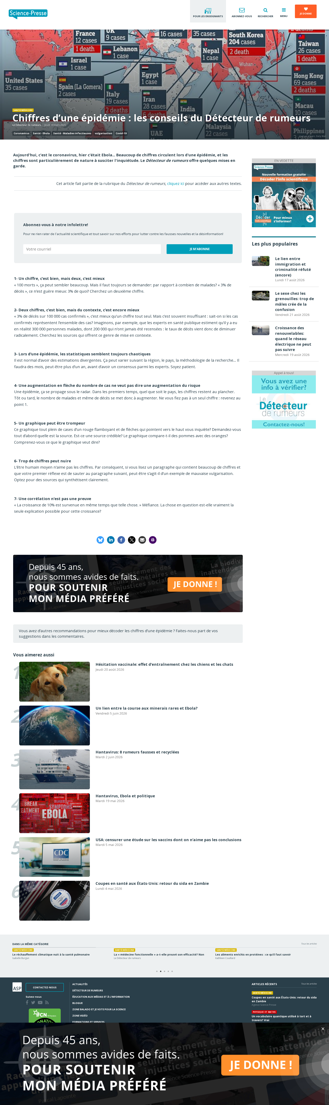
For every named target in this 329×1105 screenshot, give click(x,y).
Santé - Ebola (41, 133)
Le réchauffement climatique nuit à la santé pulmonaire (51, 954)
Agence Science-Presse (264, 1004)
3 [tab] (164, 971)
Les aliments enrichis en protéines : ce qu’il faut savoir (253, 954)
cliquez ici (175, 183)
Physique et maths (264, 1012)
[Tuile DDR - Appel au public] (284, 401)
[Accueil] (31, 15)
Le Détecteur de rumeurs (26, 125)
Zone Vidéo (80, 1015)
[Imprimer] (153, 539)
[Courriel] (142, 539)
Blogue (77, 1003)
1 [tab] (157, 971)
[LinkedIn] (111, 539)
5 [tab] (172, 971)
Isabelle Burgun (20, 958)
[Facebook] (121, 539)
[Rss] (47, 1003)
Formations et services (88, 1022)
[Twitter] (34, 1003)
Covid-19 (121, 133)
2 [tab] (161, 971)
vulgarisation (103, 133)
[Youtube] (41, 1003)
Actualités (80, 984)
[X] (132, 539)
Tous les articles (309, 943)
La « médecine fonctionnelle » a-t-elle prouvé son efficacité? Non (159, 954)
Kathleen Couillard (225, 958)
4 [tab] (168, 971)
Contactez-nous (45, 987)
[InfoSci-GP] (284, 194)
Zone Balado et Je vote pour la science (99, 1009)
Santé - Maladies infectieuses (72, 133)
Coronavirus (21, 133)
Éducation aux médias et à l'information (101, 996)
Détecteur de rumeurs (87, 990)
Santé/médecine (23, 110)
